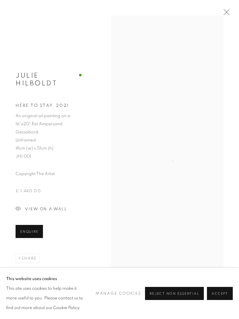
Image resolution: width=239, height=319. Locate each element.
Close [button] (225, 14)
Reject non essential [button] (174, 293)
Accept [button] (220, 293)
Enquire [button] (29, 231)
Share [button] (29, 258)
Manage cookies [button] (118, 294)
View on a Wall (46, 209)
